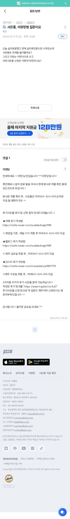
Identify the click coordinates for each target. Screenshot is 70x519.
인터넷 (19, 22)
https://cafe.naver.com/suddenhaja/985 (27, 245)
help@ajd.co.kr (21, 422)
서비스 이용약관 (27, 458)
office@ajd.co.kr (23, 430)
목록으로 (35, 107)
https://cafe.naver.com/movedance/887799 (29, 266)
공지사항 (20, 373)
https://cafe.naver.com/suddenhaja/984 (27, 225)
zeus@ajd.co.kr (36, 414)
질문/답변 (7, 22)
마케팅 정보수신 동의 (46, 458)
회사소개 (7, 373)
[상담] (62, 512)
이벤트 (32, 373)
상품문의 (30, 22)
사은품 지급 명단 (47, 373)
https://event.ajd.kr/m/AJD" (40, 286)
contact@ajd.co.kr (23, 418)
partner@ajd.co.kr (23, 426)
